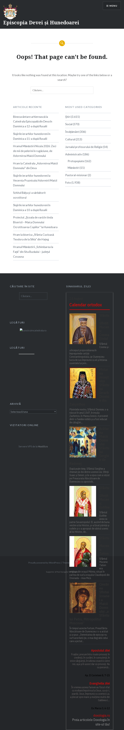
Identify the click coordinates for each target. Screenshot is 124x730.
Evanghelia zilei (99, 683)
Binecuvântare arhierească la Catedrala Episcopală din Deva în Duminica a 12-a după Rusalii (32, 121)
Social (68, 124)
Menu (113, 5)
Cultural (70, 139)
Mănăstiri (73, 167)
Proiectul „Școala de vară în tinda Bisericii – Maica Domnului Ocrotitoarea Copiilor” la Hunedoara (35, 222)
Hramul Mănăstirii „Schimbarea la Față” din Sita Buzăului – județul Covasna (33, 251)
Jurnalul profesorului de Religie (83, 147)
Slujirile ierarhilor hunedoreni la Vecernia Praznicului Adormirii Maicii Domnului (35, 180)
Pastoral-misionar (76, 175)
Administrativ (73, 154)
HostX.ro (43, 446)
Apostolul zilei (100, 650)
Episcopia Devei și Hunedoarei (41, 22)
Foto (68, 182)
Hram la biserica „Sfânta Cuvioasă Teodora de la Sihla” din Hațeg (33, 237)
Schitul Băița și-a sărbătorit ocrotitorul (29, 195)
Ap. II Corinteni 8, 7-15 (97, 675)
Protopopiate (76, 161)
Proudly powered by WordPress (44, 562)
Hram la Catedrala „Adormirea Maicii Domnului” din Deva (35, 166)
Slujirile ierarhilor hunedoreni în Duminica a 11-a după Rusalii (31, 136)
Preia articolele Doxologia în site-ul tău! (91, 722)
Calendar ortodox (85, 305)
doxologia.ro (101, 715)
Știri (68, 116)
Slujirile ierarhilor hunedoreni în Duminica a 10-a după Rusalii (31, 207)
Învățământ (72, 131)
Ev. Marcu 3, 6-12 (100, 708)
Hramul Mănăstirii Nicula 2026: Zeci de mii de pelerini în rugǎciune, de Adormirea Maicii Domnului (34, 150)
